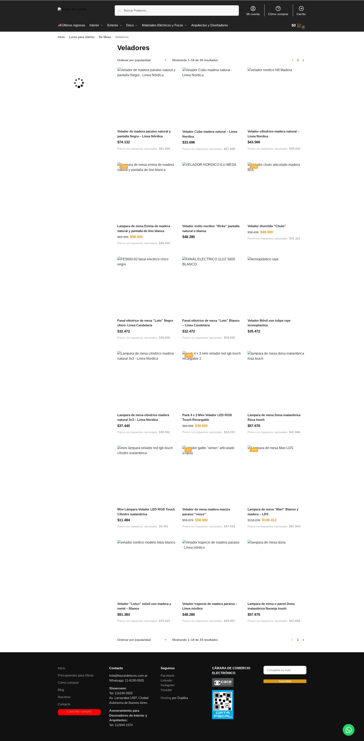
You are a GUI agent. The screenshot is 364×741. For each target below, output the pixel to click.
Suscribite (285, 681)
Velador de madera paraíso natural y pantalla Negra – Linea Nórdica (144, 134)
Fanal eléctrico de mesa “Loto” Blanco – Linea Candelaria (210, 323)
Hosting (166, 698)
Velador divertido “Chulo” (267, 226)
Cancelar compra (79, 711)
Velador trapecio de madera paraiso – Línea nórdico (209, 606)
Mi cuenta (253, 14)
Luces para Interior (82, 37)
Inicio (61, 37)
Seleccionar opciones (212, 246)
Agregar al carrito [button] (146, 157)
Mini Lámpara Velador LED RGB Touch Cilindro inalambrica (146, 511)
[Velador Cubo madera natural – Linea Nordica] (211, 97)
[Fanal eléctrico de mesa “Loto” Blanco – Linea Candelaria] (211, 286)
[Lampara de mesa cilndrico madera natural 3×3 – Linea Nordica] (146, 380)
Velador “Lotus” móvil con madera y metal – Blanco (144, 606)
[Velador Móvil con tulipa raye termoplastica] (277, 286)
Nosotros (64, 697)
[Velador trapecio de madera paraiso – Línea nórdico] (211, 569)
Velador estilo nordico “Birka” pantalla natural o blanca (210, 228)
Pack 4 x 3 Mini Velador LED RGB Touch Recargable (207, 417)
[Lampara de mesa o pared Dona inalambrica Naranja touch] (277, 569)
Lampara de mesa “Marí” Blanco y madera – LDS (273, 511)
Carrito (301, 14)
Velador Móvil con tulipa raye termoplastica (269, 323)
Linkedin (166, 680)
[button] (299, 25)
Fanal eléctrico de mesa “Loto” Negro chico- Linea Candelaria (145, 323)
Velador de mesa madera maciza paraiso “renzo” (206, 511)
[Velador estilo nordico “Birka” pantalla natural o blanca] (211, 191)
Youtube (166, 690)
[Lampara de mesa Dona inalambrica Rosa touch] (277, 380)
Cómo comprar (278, 14)
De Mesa (105, 37)
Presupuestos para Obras (76, 675)
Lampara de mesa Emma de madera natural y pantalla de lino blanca (143, 228)
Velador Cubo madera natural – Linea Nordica (209, 134)
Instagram (168, 685)
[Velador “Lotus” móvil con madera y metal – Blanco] (146, 569)
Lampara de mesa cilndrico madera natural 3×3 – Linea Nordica (143, 417)
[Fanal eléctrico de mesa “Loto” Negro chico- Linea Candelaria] (146, 286)
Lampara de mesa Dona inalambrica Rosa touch (274, 417)
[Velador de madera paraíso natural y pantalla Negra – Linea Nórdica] (146, 97)
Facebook (167, 675)
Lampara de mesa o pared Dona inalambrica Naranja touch (271, 606)
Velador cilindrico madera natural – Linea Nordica (273, 134)
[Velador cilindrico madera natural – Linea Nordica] (277, 97)
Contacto (64, 704)
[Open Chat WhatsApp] (348, 730)
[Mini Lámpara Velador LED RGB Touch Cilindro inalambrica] (146, 474)
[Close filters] (101, 45)
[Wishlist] (174, 74)
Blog (61, 690)
